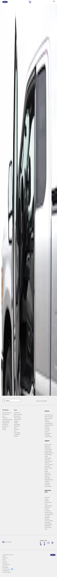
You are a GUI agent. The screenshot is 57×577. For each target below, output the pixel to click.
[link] (4, 556)
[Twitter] (44, 543)
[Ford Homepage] (53, 555)
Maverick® (44, 401)
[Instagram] (52, 543)
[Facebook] (41, 543)
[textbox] (11, 400)
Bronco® (38, 401)
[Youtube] (48, 543)
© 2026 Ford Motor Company (7, 554)
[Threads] (41, 544)
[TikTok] (44, 544)
